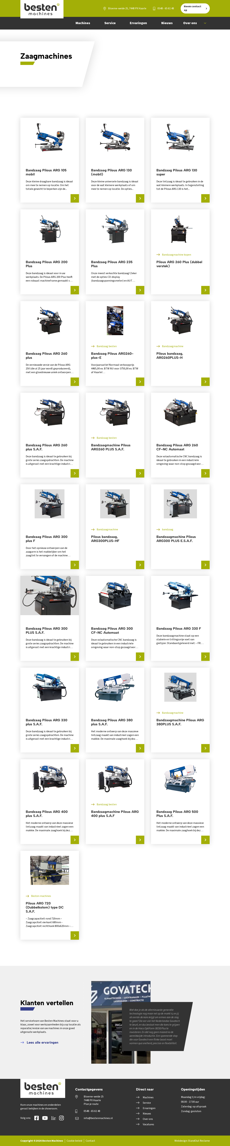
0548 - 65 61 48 (165, 8)
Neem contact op (192, 8)
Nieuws (147, 1113)
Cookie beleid (74, 1141)
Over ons (148, 1119)
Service (147, 1103)
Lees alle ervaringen (42, 1042)
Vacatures (148, 1124)
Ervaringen (149, 1108)
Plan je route (91, 1104)
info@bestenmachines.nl (98, 1118)
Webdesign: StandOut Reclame (192, 1141)
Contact (90, 1141)
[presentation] (163, 1005)
